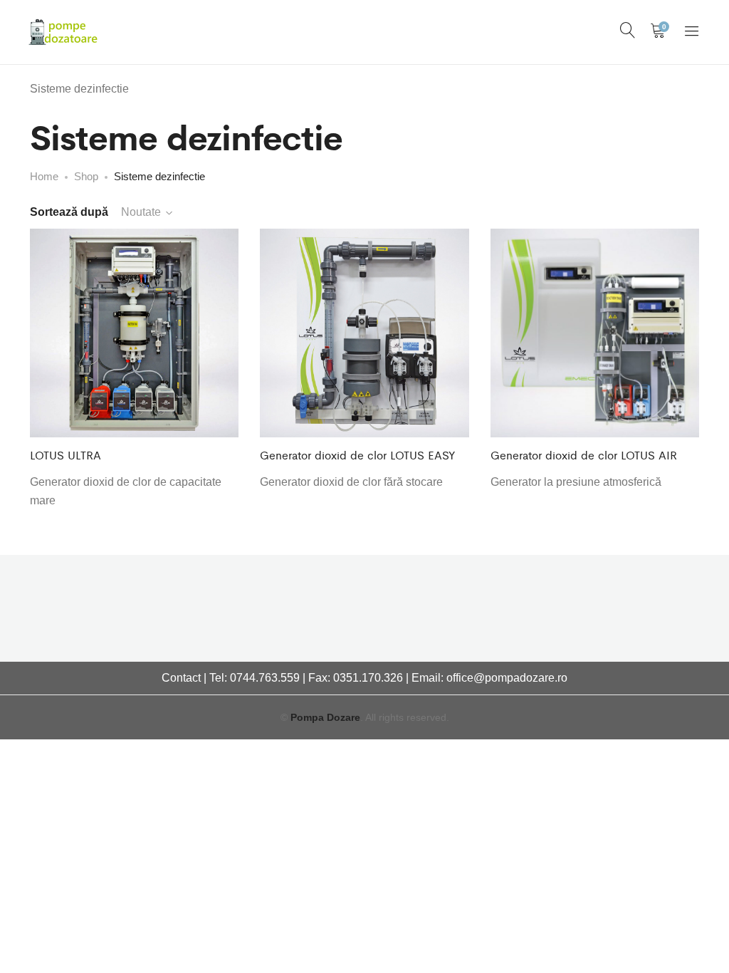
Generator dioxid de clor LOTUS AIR (584, 455)
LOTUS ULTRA (65, 455)
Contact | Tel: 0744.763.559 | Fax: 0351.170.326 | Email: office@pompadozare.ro (364, 678)
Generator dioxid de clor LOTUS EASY (357, 455)
